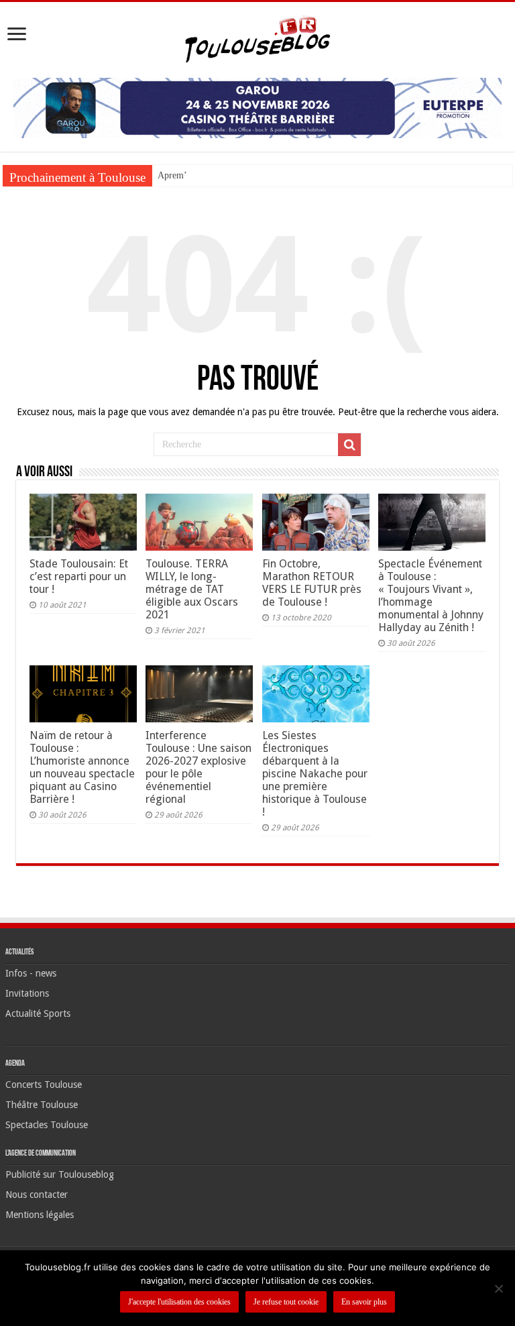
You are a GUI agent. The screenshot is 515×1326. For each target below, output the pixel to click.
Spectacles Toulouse (46, 1124)
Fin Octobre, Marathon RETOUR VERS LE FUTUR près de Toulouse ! (311, 582)
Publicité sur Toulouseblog (59, 1174)
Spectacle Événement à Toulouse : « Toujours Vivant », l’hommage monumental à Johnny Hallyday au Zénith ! (430, 595)
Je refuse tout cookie (286, 1302)
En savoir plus (364, 1302)
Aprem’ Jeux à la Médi (201, 175)
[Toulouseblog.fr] (257, 37)
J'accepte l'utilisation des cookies (179, 1302)
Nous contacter (36, 1194)
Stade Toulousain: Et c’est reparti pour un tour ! (79, 576)
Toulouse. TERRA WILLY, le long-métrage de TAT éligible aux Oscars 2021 (192, 589)
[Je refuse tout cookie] (498, 1288)
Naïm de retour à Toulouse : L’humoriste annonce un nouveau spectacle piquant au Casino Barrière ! (82, 767)
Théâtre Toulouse (41, 1104)
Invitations (27, 993)
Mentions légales (39, 1214)
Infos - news (30, 973)
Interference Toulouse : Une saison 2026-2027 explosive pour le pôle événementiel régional (198, 767)
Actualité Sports (37, 1013)
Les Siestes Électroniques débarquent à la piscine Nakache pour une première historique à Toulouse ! (314, 773)
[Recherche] (349, 444)
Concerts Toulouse (43, 1084)
